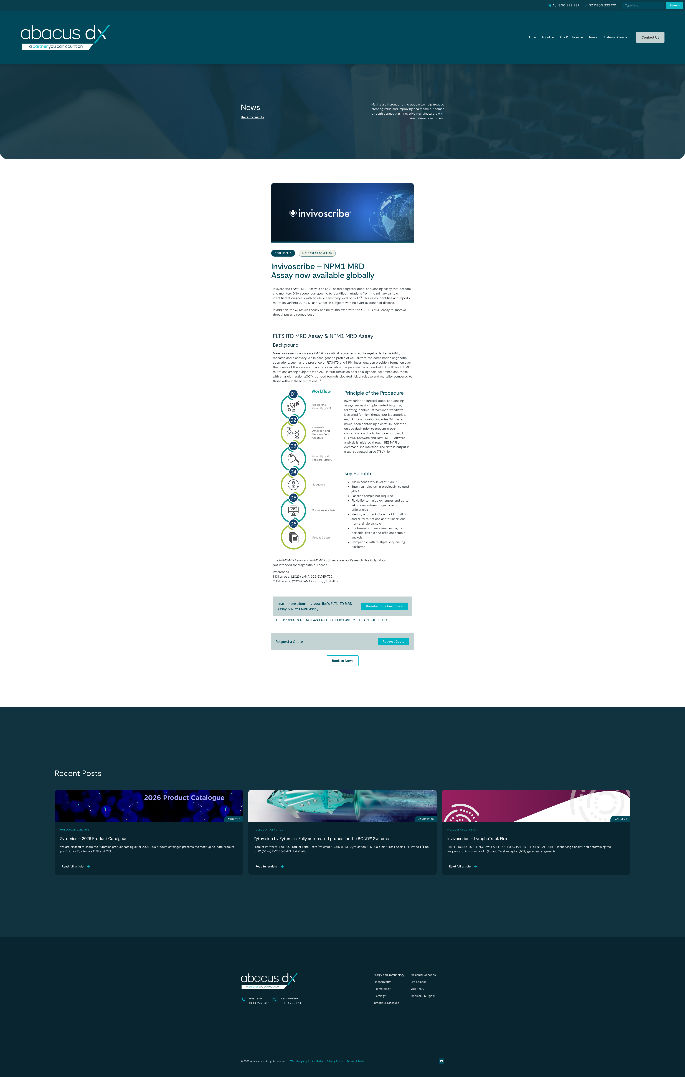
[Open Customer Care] (626, 37)
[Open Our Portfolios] (581, 37)
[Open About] (552, 37)
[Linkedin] (441, 1061)
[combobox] (643, 5)
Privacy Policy (335, 1061)
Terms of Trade (355, 1061)
